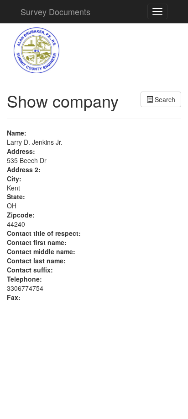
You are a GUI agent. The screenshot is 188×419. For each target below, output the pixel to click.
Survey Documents (55, 11)
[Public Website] (36, 49)
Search (164, 99)
